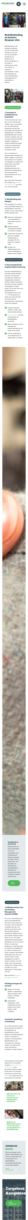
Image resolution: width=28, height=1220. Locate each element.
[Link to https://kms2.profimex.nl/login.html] (18, 4)
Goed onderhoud (13, 315)
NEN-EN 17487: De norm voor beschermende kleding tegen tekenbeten (13, 1097)
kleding (7, 1075)
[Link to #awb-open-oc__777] (24, 4)
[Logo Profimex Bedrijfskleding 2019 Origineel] (8, 3)
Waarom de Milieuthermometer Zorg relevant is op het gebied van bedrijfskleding (14, 1125)
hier (6, 295)
